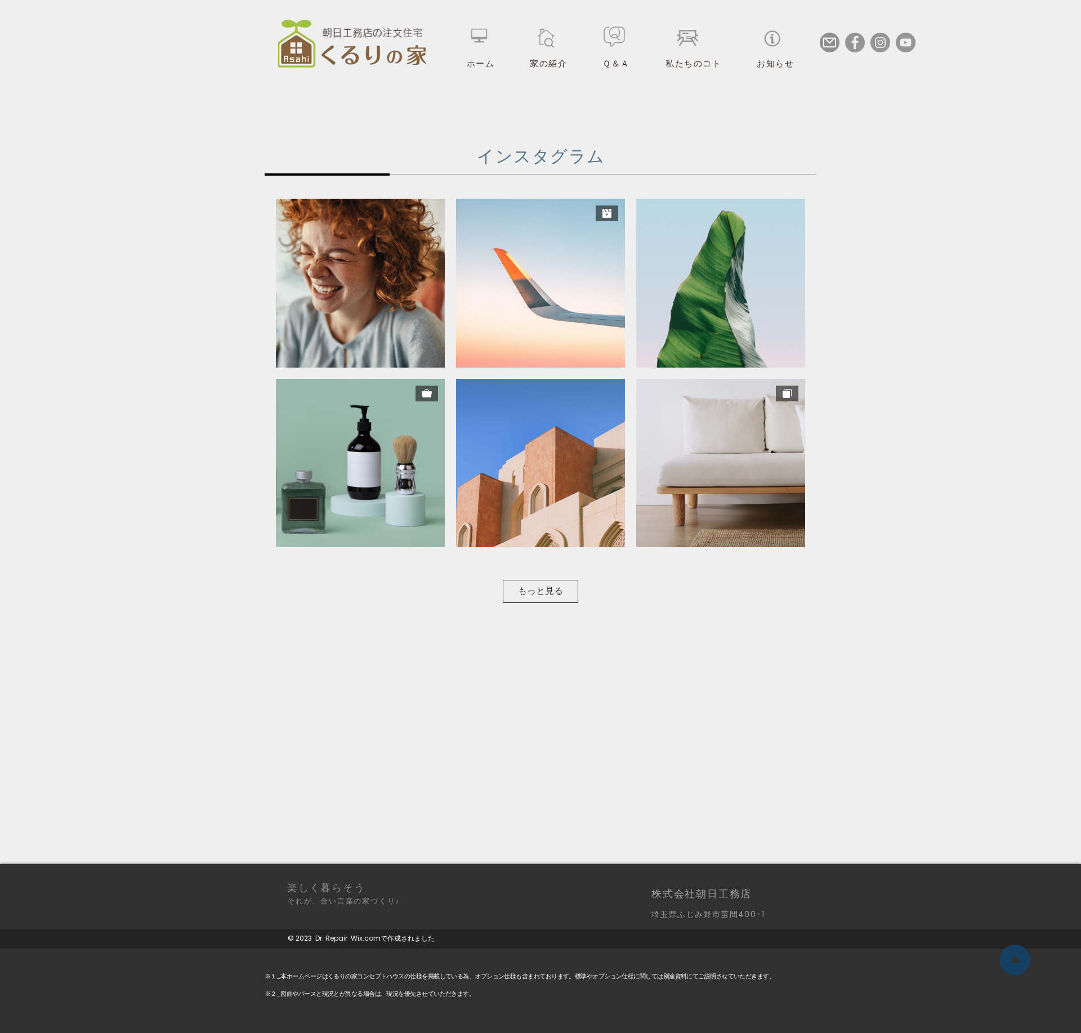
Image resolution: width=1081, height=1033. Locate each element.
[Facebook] (855, 42)
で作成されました (408, 938)
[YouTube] (905, 42)
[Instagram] (880, 42)
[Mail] (829, 42)
